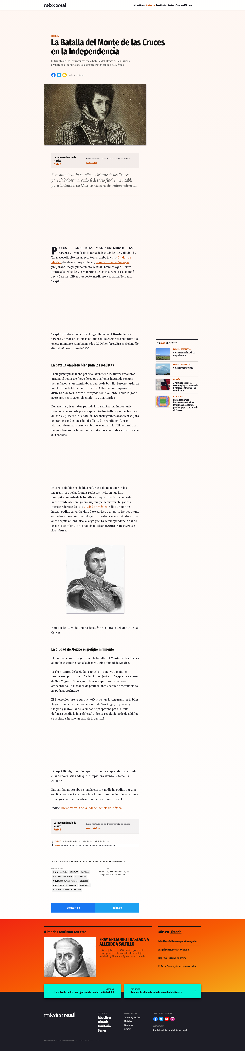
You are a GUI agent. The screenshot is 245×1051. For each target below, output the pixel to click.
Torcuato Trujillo (72, 889)
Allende (74, 872)
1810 (56, 872)
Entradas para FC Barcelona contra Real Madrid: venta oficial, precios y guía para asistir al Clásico (176, 399)
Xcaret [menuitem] (127, 1029)
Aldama (64, 872)
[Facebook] (53, 75)
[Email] (64, 75)
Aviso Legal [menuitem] (181, 1030)
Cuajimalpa (81, 876)
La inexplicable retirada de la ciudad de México (82, 841)
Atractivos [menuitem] (139, 5)
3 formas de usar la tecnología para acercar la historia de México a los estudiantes (177, 382)
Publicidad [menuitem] (158, 1030)
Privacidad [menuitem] (170, 1030)
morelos (73, 885)
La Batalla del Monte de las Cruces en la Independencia (85, 845)
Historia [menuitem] (150, 5)
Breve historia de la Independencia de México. (91, 808)
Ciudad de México (95, 507)
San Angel (85, 885)
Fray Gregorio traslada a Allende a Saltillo (68, 939)
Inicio (54, 861)
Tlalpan (57, 889)
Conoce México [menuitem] (184, 5)
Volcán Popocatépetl (168, 363)
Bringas (85, 872)
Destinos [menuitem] (128, 1025)
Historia (55, 35)
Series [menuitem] (171, 5)
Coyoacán (68, 876)
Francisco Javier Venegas (112, 262)
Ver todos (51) (91, 163)
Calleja (57, 876)
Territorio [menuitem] (161, 5)
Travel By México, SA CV (89, 1041)
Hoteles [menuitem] (128, 1021)
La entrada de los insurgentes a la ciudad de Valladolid (84, 991)
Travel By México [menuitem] (132, 1017)
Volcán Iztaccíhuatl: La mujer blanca (173, 350)
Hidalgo (84, 881)
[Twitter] (59, 75)
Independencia (60, 885)
